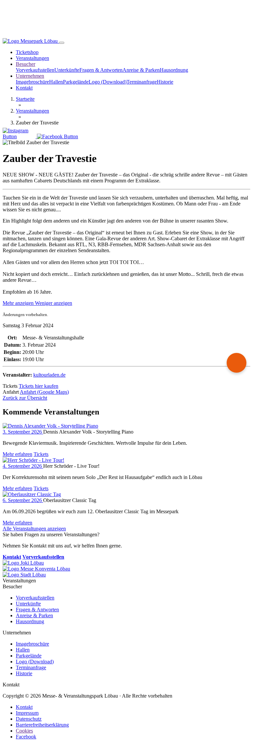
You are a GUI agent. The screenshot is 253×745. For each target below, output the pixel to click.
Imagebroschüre (32, 82)
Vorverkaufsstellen (35, 70)
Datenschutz (29, 719)
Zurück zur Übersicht (25, 398)
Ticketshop (27, 52)
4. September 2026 (23, 466)
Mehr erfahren (17, 454)
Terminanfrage (141, 82)
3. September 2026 (23, 432)
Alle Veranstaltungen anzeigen (34, 528)
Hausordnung (174, 70)
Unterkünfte (66, 70)
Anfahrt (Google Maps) (44, 392)
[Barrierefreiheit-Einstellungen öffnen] (236, 363)
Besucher (25, 64)
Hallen (56, 82)
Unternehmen (30, 76)
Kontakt (24, 88)
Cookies (24, 730)
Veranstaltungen (32, 58)
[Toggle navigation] (61, 43)
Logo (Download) (107, 82)
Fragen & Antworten (101, 70)
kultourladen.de (49, 375)
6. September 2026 (23, 500)
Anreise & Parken (141, 70)
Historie (165, 82)
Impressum (27, 713)
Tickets (41, 454)
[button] (37, 303)
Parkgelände (76, 82)
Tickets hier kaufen (38, 386)
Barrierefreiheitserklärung (42, 725)
